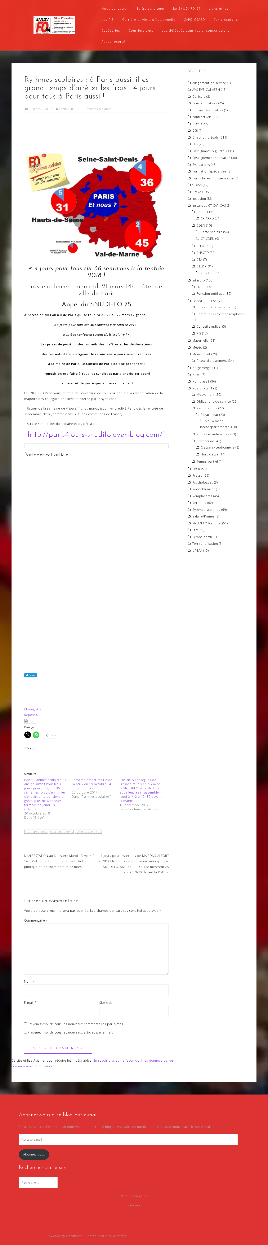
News (196, 375)
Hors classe (210, 454)
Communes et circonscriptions (220, 314)
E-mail (30, 1003)
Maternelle (200, 340)
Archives (134, 1206)
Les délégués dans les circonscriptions (196, 30)
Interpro (198, 280)
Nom (29, 981)
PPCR (196, 469)
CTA (199, 260)
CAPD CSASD (194, 20)
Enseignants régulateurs (210, 151)
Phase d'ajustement (212, 361)
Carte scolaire (226, 20)
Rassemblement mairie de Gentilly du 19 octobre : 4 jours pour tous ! (92, 784)
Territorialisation (205, 544)
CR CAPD (207, 218)
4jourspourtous (36, 831)
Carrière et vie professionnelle (148, 20)
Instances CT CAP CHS (209, 206)
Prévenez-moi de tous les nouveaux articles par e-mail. (70, 1032)
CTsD (200, 266)
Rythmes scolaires (99, 109)
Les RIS (108, 20)
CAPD (201, 212)
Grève (196, 192)
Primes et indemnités (213, 434)
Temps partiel (207, 461)
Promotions (206, 441)
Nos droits (200, 388)
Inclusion (199, 199)
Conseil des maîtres (207, 110)
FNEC (201, 287)
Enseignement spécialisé (211, 158)
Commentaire (36, 920)
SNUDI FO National (206, 523)
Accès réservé (113, 42)
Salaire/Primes (203, 516)
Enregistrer (33, 709)
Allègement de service (209, 83)
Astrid (102, 1236)
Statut (197, 530)
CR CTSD (207, 273)
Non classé (200, 381)
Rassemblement (61, 831)
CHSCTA (203, 246)
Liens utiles (219, 8)
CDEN (201, 225)
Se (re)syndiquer (151, 8)
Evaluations (201, 165)
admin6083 (67, 109)
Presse (197, 475)
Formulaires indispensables (213, 178)
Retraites (199, 503)
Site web (105, 1003)
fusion (197, 185)
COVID (197, 124)
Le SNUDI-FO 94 (187, 8)
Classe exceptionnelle (217, 447)
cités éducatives (204, 103)
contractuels (202, 117)
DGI (195, 130)
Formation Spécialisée (209, 171)
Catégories (111, 30)
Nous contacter (115, 8)
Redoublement (203, 489)
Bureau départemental (214, 307)
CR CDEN (207, 239)
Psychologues (202, 482)
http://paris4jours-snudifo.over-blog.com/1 (96, 435)
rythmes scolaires (88, 831)
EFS (195, 144)
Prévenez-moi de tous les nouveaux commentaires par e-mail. (76, 1024)
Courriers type (141, 30)
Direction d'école (205, 137)
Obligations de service (214, 401)
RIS (199, 333)
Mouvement (201, 354)
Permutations (207, 408)
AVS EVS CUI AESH (206, 90)
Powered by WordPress (64, 1236)
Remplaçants (202, 496)
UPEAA (197, 550)
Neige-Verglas (202, 368)
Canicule (198, 97)
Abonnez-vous (34, 1154)
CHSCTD (203, 253)
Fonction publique (211, 294)
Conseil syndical (209, 326)
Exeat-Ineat (209, 415)
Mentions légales (134, 1196)
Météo (197, 347)
